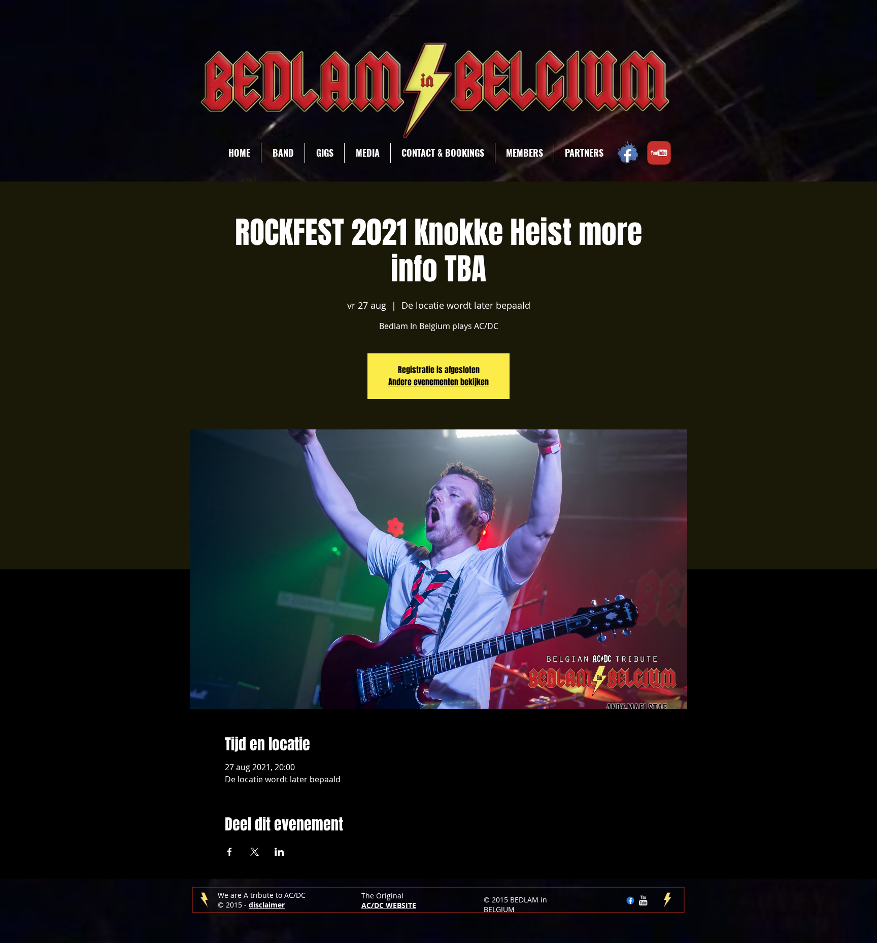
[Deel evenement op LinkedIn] (279, 852)
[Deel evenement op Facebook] (229, 852)
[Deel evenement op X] (254, 852)
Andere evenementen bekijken (438, 382)
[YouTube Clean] (643, 900)
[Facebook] (630, 900)
